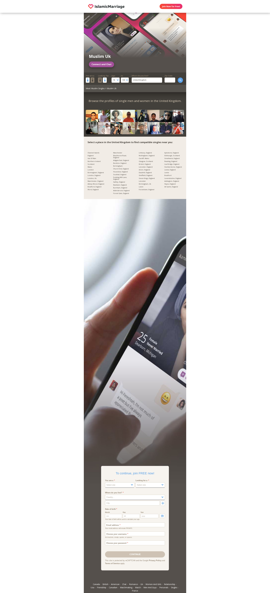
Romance (133, 584)
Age (113, 76)
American (115, 584)
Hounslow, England (120, 172)
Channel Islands (93, 153)
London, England (94, 175)
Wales (90, 167)
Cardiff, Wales (144, 158)
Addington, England (171, 181)
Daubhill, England (145, 173)
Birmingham (118, 166)
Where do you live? (140, 76)
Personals (163, 587)
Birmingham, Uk (145, 184)
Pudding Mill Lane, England (120, 178)
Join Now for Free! (171, 6)
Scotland (91, 164)
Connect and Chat (102, 64)
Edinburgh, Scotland (172, 156)
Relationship (169, 584)
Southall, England (119, 175)
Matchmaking (126, 587)
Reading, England (170, 161)
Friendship (101, 587)
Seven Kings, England (147, 178)
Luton (141, 187)
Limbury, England (145, 153)
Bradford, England (94, 187)
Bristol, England (145, 164)
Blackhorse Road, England (120, 156)
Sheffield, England (145, 175)
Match (138, 587)
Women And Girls (153, 584)
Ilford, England (93, 190)
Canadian (113, 587)
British (105, 584)
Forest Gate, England (121, 193)
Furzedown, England (146, 190)
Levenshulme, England (172, 178)
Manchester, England (95, 181)
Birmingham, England (96, 173)
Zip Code (168, 76)
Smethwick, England (172, 158)
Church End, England (121, 169)
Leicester (142, 181)
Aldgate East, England (121, 160)
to (122, 76)
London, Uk (92, 178)
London (91, 170)
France (135, 590)
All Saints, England (171, 187)
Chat (124, 584)
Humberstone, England (173, 167)
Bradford (167, 175)
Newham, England (120, 185)
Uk (141, 584)
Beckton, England (119, 163)
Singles (174, 587)
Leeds (166, 173)
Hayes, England (170, 184)
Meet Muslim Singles (95, 88)
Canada (96, 584)
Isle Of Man (92, 158)
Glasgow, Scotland (146, 161)
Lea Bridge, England (171, 164)
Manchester (117, 153)
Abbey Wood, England (96, 184)
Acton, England (144, 170)
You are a (90, 76)
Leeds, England (170, 170)
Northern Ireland (94, 161)
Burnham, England (120, 188)
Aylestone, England (171, 153)
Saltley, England (119, 182)
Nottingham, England (147, 156)
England (91, 156)
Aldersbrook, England (121, 191)
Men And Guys (150, 587)
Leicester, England (146, 167)
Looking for (103, 76)
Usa (92, 587)
